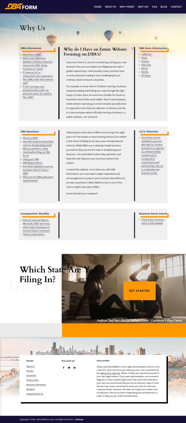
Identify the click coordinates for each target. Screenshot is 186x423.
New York (146, 64)
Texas (144, 57)
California (146, 54)
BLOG (164, 7)
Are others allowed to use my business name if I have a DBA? (38, 170)
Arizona (145, 61)
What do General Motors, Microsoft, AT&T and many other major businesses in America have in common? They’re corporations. (36, 227)
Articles (29, 371)
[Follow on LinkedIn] (74, 367)
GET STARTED (139, 290)
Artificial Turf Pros (108, 320)
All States (146, 75)
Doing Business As (34, 393)
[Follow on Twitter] (69, 367)
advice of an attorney (110, 373)
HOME (97, 7)
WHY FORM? (127, 7)
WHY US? (143, 7)
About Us (30, 366)
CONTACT (176, 7)
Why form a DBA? (32, 54)
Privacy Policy (32, 380)
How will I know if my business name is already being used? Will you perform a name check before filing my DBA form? (38, 148)
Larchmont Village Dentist (166, 320)
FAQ (154, 7)
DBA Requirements (32, 162)
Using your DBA (31, 159)
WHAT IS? (110, 7)
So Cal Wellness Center (135, 320)
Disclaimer (31, 375)
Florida (144, 72)
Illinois (144, 68)
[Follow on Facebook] (63, 367)
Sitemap (79, 419)
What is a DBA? (30, 138)
